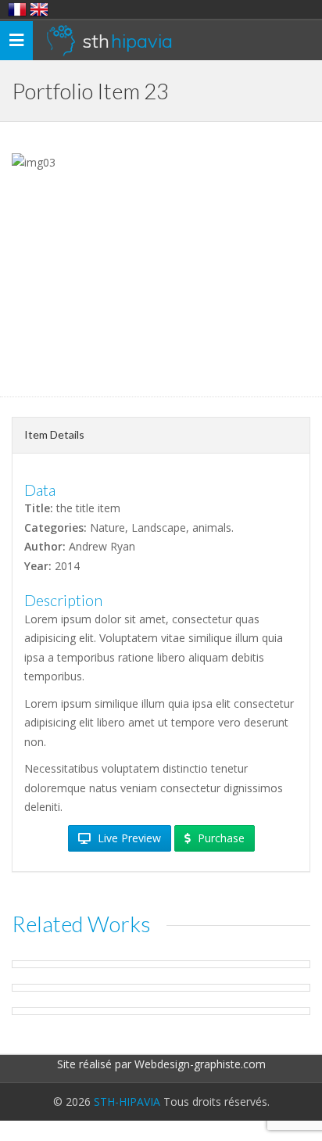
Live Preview (128, 838)
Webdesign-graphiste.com (200, 1064)
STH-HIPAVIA (127, 1101)
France (17, 9)
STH (127, 40)
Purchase (220, 838)
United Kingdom (39, 9)
